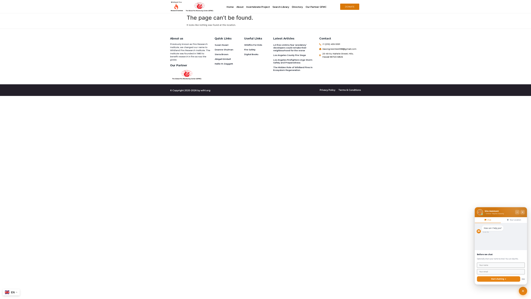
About (240, 7)
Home (230, 7)
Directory (297, 7)
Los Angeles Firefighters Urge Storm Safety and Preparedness (292, 61)
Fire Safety (250, 49)
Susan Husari (221, 45)
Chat (489, 220)
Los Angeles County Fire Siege (289, 55)
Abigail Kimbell (223, 59)
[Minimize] (517, 212)
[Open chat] (523, 291)
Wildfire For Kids (253, 45)
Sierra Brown (221, 54)
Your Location (515, 220)
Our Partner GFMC (316, 7)
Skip (523, 279)
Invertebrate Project (258, 7)
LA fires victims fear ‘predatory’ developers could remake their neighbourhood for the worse (290, 48)
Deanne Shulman (224, 49)
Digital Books (251, 54)
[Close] (522, 212)
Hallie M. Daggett (224, 63)
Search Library (281, 7)
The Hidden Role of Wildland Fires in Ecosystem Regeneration (293, 68)
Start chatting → (498, 279)
